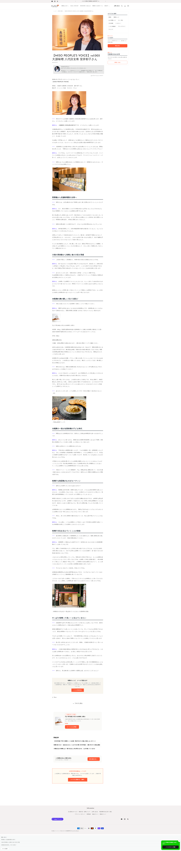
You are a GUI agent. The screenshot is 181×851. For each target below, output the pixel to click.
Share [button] (55, 697)
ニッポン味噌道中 (112, 26)
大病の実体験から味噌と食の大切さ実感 (10, 842)
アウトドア (111, 29)
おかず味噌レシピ (112, 20)
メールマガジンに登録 (170, 847)
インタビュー (118, 23)
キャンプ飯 (120, 20)
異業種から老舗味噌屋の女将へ (8, 839)
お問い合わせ (95, 811)
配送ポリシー (103, 814)
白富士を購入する (57, 339)
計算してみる (117, 62)
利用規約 (89, 814)
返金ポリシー (95, 814)
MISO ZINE (60, 11)
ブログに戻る (79, 703)
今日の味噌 (111, 23)
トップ (55, 11)
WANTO (101, 75)
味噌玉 (110, 17)
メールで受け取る (78, 690)
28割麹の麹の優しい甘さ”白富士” (8, 845)
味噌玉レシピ (116, 17)
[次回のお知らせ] (105, 1)
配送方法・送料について (84, 811)
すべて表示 (5, 848)
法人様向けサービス (72, 811)
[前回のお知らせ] (75, 1)
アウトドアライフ (121, 26)
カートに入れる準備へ (72, 726)
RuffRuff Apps (95, 75)
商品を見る (117, 45)
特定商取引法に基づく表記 (105, 811)
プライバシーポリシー (80, 814)
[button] (65, 5)
